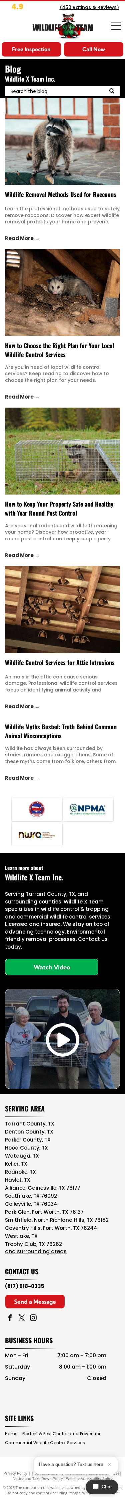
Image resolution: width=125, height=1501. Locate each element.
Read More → (22, 238)
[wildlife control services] (62, 292)
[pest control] (62, 451)
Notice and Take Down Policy (38, 1478)
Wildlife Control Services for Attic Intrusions (60, 662)
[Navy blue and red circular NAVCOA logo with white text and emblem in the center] (37, 809)
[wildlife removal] (62, 141)
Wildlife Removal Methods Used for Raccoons (60, 194)
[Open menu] (116, 26)
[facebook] (10, 1318)
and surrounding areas (36, 1251)
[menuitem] (13, 1433)
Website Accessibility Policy (89, 1478)
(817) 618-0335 (24, 1286)
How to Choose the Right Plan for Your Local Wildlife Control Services (59, 350)
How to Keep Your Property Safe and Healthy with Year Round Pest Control (59, 508)
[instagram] (33, 1318)
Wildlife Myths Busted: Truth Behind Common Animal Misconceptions (61, 731)
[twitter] (22, 1318)
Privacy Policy (15, 1473)
